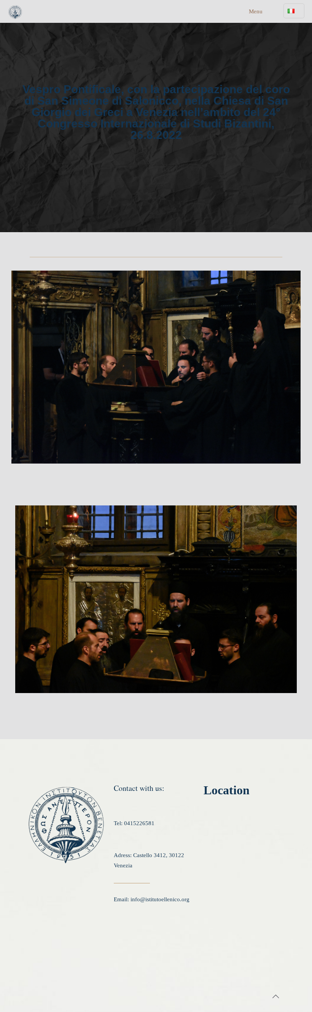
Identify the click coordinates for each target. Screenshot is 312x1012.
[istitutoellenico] (15, 11)
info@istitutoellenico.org (160, 899)
